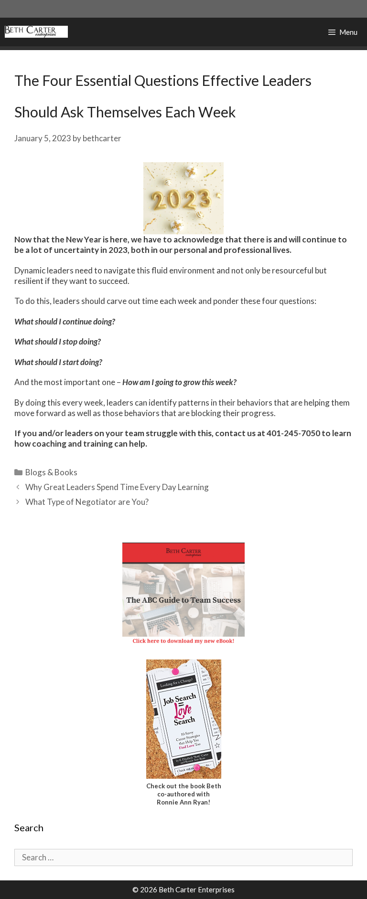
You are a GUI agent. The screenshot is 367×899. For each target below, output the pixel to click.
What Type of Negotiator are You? (87, 502)
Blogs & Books (51, 472)
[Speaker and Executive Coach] (36, 31)
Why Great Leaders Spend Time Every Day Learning (117, 487)
